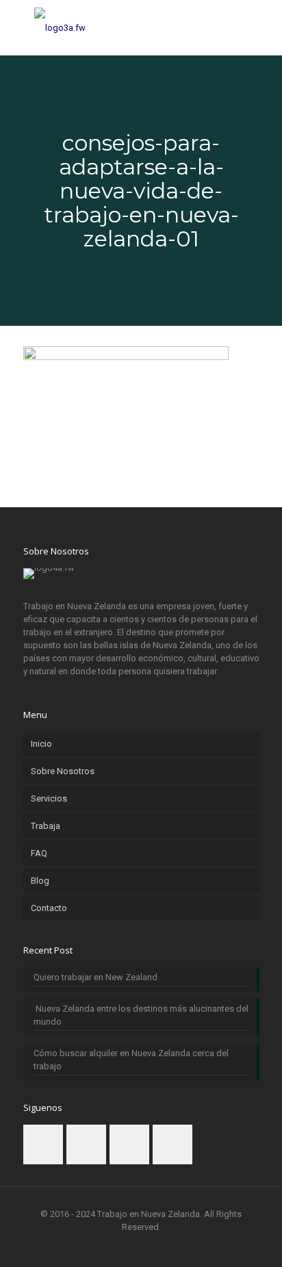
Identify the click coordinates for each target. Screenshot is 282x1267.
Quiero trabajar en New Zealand (95, 977)
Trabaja (45, 826)
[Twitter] (141, 1246)
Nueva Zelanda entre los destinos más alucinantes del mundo (141, 1015)
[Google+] (123, 1246)
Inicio (41, 744)
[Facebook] (104, 1246)
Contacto (49, 908)
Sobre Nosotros (62, 771)
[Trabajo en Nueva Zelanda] (141, 27)
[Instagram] (178, 1246)
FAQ (39, 853)
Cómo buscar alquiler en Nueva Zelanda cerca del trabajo (131, 1059)
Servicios (49, 798)
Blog (40, 880)
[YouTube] (160, 1246)
